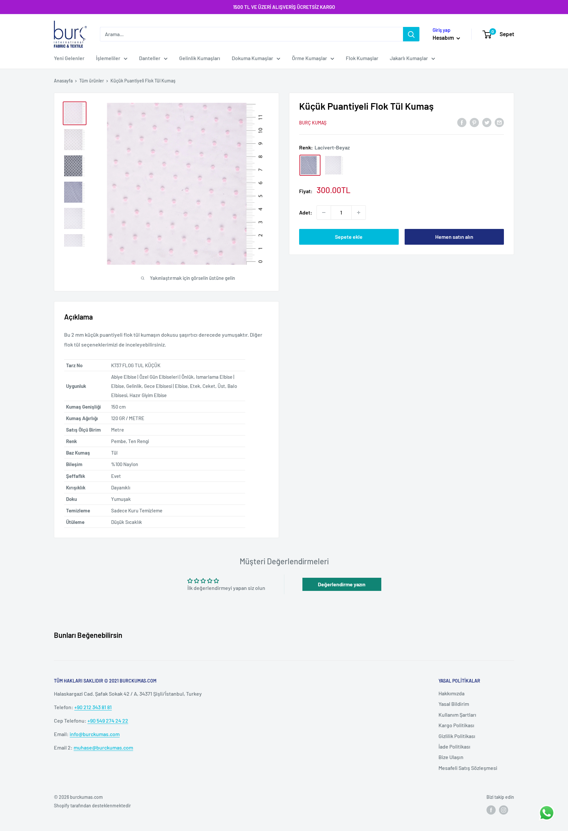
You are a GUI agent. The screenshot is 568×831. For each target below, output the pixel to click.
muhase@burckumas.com (103, 747)
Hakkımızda (451, 693)
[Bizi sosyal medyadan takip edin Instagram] (503, 810)
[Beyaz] (334, 165)
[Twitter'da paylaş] (486, 122)
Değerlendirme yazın (342, 584)
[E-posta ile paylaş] (499, 122)
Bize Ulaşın (450, 757)
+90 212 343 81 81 (93, 707)
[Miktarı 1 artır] (359, 212)
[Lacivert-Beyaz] (309, 165)
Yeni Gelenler (69, 58)
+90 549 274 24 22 (107, 720)
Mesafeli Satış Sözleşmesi (467, 768)
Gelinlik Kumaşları (199, 58)
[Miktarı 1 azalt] (324, 212)
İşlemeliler (108, 58)
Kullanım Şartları (457, 714)
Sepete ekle (349, 237)
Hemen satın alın (454, 237)
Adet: (305, 212)
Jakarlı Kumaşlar (409, 58)
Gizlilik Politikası (456, 736)
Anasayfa (63, 80)
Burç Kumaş (312, 122)
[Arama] (411, 34)
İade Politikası (454, 746)
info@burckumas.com (95, 734)
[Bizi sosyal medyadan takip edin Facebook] (491, 810)
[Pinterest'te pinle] (474, 122)
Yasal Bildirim (453, 704)
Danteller (149, 58)
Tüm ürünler (91, 80)
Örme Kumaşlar (309, 58)
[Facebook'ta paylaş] (461, 122)
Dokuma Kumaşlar (252, 58)
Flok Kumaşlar (362, 58)
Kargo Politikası (456, 725)
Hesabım (444, 37)
